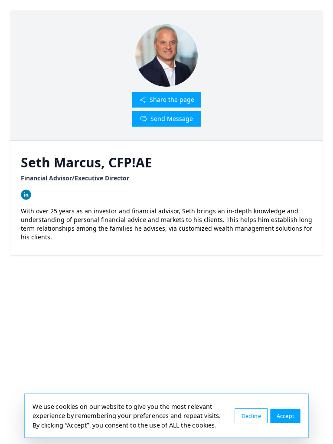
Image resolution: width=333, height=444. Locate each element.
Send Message (171, 118)
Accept (285, 415)
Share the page (172, 99)
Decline (251, 415)
